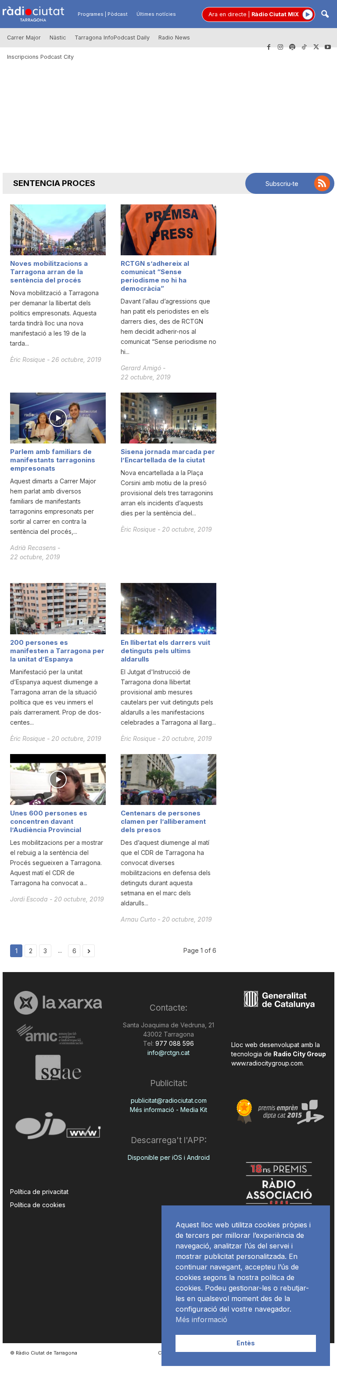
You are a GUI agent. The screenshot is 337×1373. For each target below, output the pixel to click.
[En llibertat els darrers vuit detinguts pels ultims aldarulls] (168, 608)
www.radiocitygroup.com (267, 1063)
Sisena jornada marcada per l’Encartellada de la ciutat (168, 455)
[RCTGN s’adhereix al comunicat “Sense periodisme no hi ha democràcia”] (168, 229)
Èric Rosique (28, 359)
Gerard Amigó (142, 368)
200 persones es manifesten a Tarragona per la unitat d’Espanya (57, 650)
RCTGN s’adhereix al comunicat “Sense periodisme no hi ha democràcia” (155, 276)
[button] (324, 14)
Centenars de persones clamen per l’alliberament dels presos (163, 821)
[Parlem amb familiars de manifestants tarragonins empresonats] (58, 418)
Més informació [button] (201, 1319)
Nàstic (58, 37)
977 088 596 (174, 1043)
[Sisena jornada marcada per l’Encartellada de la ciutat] (168, 418)
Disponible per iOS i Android (169, 1157)
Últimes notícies (156, 14)
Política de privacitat (39, 1191)
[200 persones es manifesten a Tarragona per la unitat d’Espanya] (58, 608)
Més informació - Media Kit (168, 1109)
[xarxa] (58, 1003)
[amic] (58, 1034)
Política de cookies (37, 1205)
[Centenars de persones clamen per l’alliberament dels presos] (168, 779)
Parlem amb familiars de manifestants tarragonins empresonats (52, 459)
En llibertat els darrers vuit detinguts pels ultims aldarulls (165, 650)
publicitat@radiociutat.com (169, 1100)
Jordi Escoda (30, 899)
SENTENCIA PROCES (54, 183)
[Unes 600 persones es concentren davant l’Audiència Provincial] (58, 779)
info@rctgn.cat (168, 1052)
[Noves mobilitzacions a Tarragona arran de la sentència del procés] (58, 229)
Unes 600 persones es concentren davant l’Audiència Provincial (48, 821)
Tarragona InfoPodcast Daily (112, 37)
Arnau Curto (139, 919)
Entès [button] (246, 1343)
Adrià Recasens (33, 547)
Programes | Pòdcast (103, 14)
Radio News (174, 37)
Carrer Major (24, 37)
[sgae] (58, 1067)
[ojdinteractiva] (58, 1129)
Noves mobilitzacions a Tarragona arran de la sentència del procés (49, 271)
